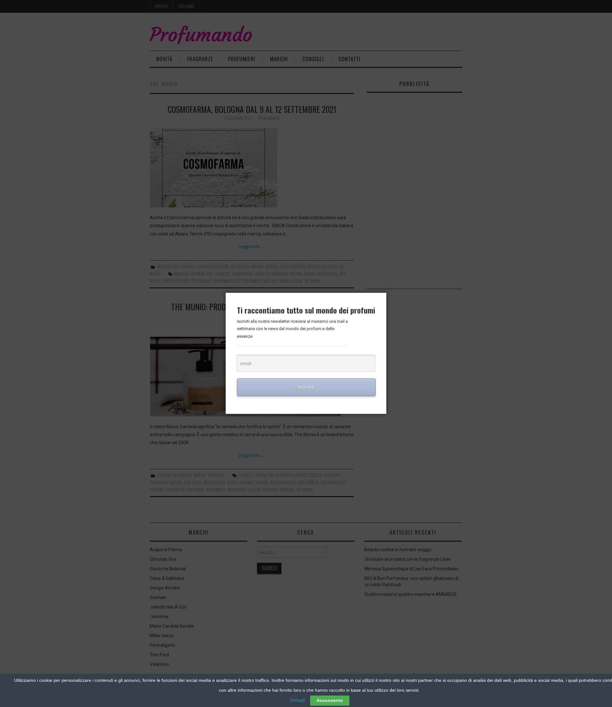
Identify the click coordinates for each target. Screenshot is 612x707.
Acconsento (330, 700)
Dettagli (297, 700)
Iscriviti (306, 387)
